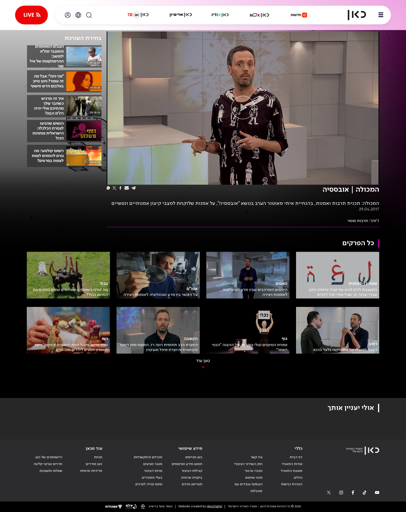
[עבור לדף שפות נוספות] (78, 15)
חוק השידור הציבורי (248, 464)
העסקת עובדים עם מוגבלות (248, 487)
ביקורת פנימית (191, 478)
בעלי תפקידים (152, 478)
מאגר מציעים (152, 464)
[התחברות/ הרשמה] (67, 15)
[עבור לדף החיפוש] (89, 15)
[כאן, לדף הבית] (352, 15)
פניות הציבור (153, 471)
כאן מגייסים (193, 457)
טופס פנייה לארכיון (148, 484)
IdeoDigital (214, 506)
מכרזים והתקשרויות (148, 457)
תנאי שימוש (253, 478)
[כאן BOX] (259, 15)
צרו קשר (256, 457)
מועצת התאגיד (291, 471)
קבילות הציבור (192, 471)
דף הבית (296, 457)
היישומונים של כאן (48, 457)
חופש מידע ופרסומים (187, 464)
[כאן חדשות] (299, 15)
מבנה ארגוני (253, 471)
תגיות (98, 457)
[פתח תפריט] (381, 15)
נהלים (298, 478)
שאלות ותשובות (50, 471)
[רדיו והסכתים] (220, 15)
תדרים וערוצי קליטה (47, 464)
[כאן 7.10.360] (137, 15)
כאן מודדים (94, 464)
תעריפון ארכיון (192, 484)
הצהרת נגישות (291, 484)
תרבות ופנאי (357, 221)
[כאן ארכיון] (180, 15)
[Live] (31, 15)
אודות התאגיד (291, 464)
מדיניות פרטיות (91, 471)
